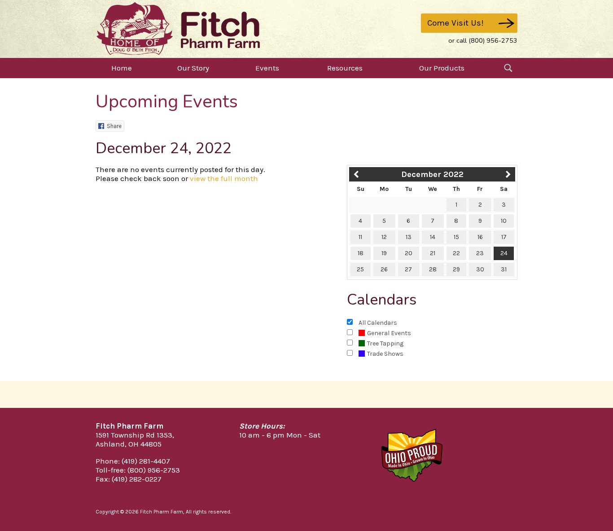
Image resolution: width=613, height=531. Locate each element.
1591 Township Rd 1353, (135, 434)
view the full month (224, 178)
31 (504, 269)
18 (360, 253)
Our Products (441, 67)
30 (480, 269)
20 (408, 253)
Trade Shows (385, 354)
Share (114, 126)
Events (267, 67)
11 (360, 237)
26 (384, 269)
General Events (389, 333)
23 (480, 253)
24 (504, 253)
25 (360, 269)
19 (384, 253)
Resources (345, 67)
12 (384, 237)
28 (433, 269)
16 (480, 237)
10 (504, 221)
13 (409, 237)
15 (456, 237)
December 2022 (432, 174)
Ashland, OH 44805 (129, 443)
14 (432, 237)
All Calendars (378, 323)
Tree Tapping (385, 343)
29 (456, 269)
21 (432, 253)
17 (504, 237)
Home (121, 67)
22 (456, 253)
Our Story (193, 67)
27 (408, 269)
